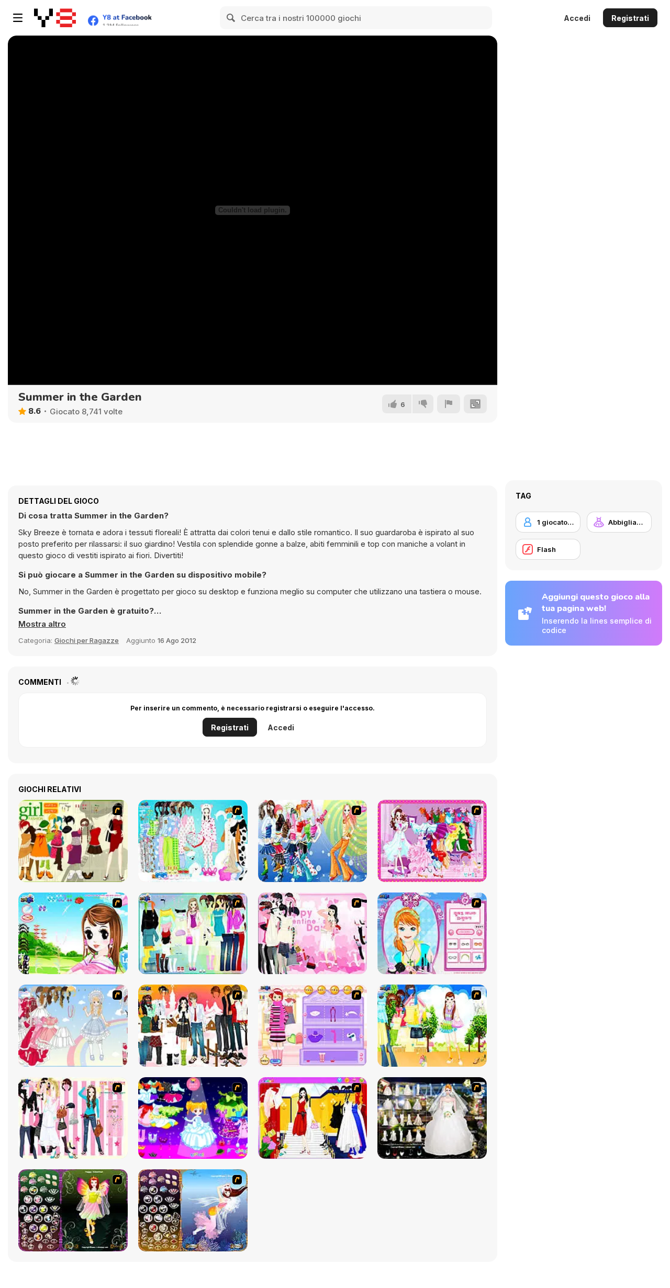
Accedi (577, 18)
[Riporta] (448, 403)
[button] (42, 624)
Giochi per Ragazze (86, 640)
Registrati (630, 18)
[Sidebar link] (17, 17)
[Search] (231, 17)
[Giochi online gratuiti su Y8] (55, 17)
